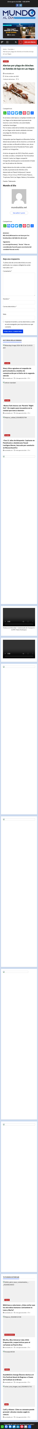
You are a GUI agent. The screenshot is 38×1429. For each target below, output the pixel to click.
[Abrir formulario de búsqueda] (16, 42)
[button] (2, 42)
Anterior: (16, 235)
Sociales (6, 61)
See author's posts (19, 213)
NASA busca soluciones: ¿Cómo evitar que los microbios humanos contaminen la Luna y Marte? (19, 1307)
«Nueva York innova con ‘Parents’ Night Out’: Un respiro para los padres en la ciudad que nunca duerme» (18, 408)
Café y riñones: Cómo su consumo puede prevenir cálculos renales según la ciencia (18, 1412)
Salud (6, 1404)
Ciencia (7, 1300)
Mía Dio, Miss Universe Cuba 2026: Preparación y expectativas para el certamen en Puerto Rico (16, 1342)
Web (4, 314)
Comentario (7, 271)
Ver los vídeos (30, 42)
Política (7, 1369)
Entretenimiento (9, 1334)
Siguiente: (17, 245)
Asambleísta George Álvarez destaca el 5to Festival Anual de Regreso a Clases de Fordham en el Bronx (18, 1377)
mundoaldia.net (9, 73)
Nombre (6, 299)
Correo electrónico (10, 306)
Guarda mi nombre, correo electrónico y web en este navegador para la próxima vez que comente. (20, 324)
